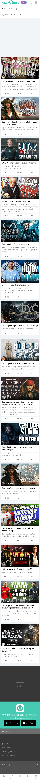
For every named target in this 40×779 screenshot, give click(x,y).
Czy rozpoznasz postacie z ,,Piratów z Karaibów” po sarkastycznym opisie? (17, 403)
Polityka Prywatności (8, 752)
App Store (30, 723)
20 (21, 173)
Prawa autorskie (6, 748)
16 (21, 459)
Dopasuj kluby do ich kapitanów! (15, 285)
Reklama (8, 732)
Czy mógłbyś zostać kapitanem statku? (18, 363)
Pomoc (3, 739)
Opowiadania (16, 14)
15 (21, 134)
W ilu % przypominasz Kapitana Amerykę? (19, 163)
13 (21, 373)
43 (21, 419)
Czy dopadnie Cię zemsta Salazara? (16, 244)
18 (21, 577)
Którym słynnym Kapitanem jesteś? (17, 569)
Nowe (3, 777)
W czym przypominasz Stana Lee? (16, 201)
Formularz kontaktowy (8, 756)
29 (21, 216)
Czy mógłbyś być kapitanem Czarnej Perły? (20, 325)
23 (21, 256)
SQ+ (23, 2)
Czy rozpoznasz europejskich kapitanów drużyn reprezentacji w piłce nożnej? (19, 606)
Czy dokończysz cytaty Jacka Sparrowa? (18, 488)
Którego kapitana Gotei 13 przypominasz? (19, 81)
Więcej (35, 777)
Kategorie (19, 777)
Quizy (5, 14)
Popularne (11, 777)
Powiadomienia (27, 777)
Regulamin (4, 743)
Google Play (14, 723)
